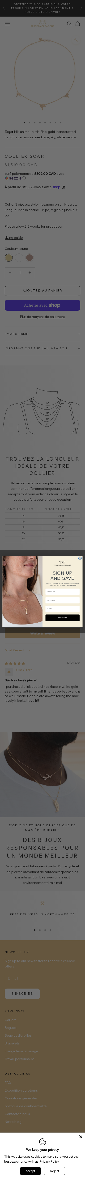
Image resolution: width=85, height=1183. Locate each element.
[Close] (80, 1136)
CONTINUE (62, 618)
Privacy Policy (49, 1161)
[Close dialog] (79, 558)
